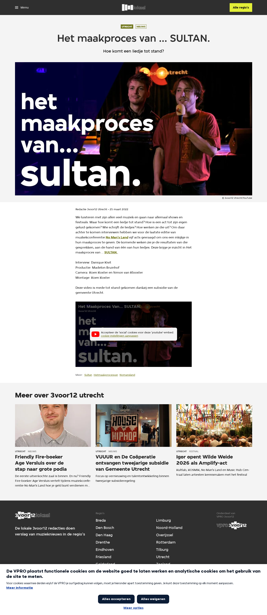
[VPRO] (232, 525)
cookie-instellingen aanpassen (119, 335)
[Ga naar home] (134, 7)
